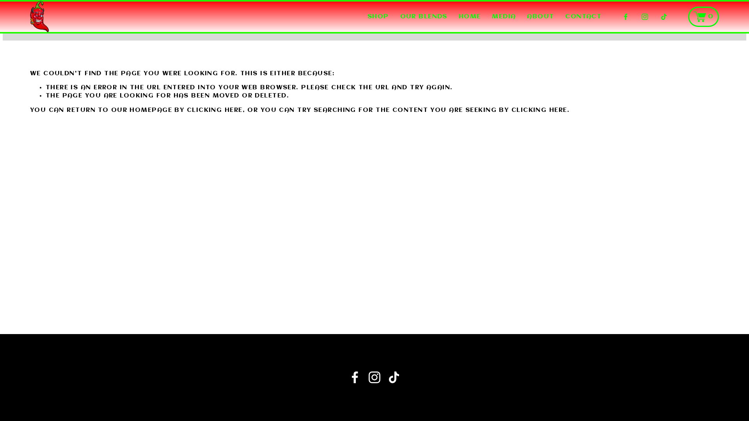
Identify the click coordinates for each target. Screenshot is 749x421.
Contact (583, 16)
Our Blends (423, 16)
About (540, 16)
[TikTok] (664, 17)
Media (504, 16)
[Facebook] (626, 17)
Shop (378, 16)
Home (470, 16)
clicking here (215, 110)
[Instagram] (645, 17)
